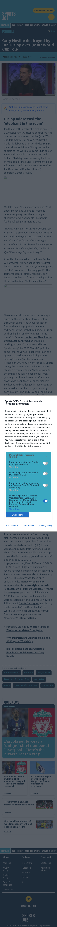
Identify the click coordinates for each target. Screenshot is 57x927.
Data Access (28, 525)
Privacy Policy (45, 525)
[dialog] (28, 463)
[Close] (51, 401)
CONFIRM (17, 515)
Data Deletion (11, 525)
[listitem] (28, 456)
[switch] (45, 463)
